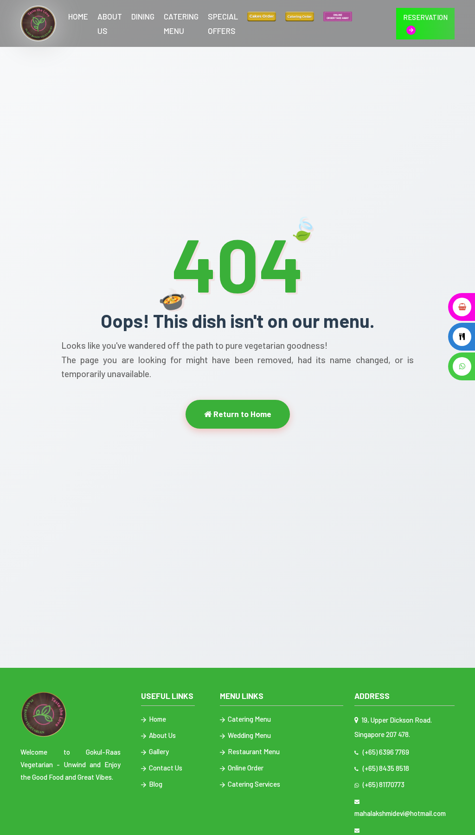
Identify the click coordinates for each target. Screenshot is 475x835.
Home (78, 16)
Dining (142, 16)
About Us (109, 23)
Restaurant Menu (253, 751)
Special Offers (223, 23)
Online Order (244, 767)
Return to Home (241, 414)
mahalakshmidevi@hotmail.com (400, 806)
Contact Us (165, 767)
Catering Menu (181, 23)
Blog (155, 784)
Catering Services (253, 784)
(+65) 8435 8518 (384, 768)
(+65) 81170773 (382, 784)
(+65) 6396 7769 (384, 752)
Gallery (158, 751)
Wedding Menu (248, 735)
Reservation (425, 17)
